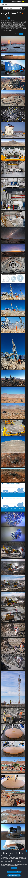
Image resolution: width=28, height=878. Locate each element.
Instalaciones (4, 26)
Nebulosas (4, 24)
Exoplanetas (23, 18)
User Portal (19, 1)
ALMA (16, 16)
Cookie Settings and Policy (14, 875)
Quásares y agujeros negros (16, 26)
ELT (9, 18)
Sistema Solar (4, 28)
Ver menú (5, 4)
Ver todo (3, 16)
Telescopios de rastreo (7, 30)
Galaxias (13, 20)
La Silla (23, 22)
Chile (23, 16)
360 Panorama (10, 16)
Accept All (14, 868)
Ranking (21, 34)
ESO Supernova (15, 18)
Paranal (10, 24)
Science (14, 1)
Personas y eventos (18, 24)
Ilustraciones (16, 22)
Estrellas (23, 28)
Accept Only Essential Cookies (14, 871)
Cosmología (4, 18)
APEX (20, 16)
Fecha (25, 34)
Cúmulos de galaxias (6, 22)
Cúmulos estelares (14, 28)
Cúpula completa (5, 20)
